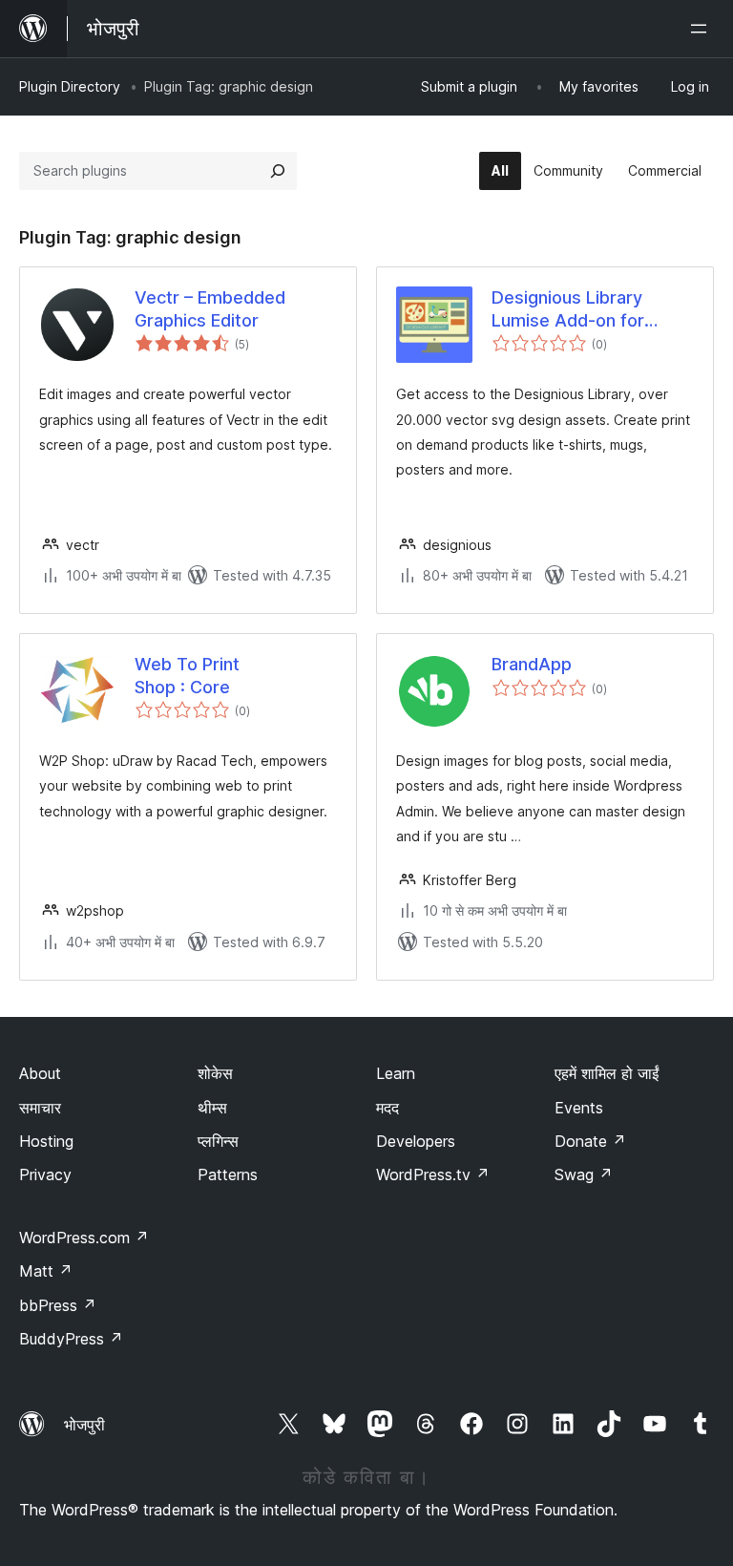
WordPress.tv (433, 1174)
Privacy (45, 1174)
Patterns (228, 1174)
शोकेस (215, 1073)
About (40, 1073)
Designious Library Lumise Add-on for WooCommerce (568, 309)
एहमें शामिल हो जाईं (607, 1073)
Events (579, 1107)
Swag (584, 1174)
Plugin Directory (69, 86)
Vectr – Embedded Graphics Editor (210, 308)
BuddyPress (71, 1338)
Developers (415, 1141)
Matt (46, 1270)
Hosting (46, 1141)
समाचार (40, 1107)
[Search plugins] (278, 171)
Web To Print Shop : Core (187, 675)
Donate (590, 1141)
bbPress (57, 1305)
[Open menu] (702, 28)
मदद (387, 1107)
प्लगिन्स (218, 1141)
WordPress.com (84, 1237)
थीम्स (212, 1107)
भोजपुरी (84, 1424)
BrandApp (532, 664)
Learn (395, 1073)
